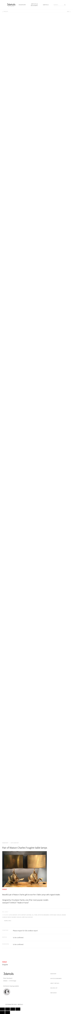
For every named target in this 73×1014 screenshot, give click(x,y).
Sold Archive (29, 917)
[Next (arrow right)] (7, 1012)
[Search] (64, 4)
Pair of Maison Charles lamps (16, 917)
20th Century (15, 843)
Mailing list (53, 988)
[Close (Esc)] (17, 1009)
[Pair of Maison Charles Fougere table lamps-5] (36, 567)
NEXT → (69, 11)
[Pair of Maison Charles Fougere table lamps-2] (36, 238)
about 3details (54, 983)
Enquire (5, 964)
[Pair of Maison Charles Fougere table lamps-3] (36, 348)
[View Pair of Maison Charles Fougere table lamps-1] (33, 44)
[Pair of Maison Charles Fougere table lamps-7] (36, 786)
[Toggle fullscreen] (7, 1009)
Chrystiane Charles (55, 915)
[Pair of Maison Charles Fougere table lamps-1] (36, 128)
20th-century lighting (24, 915)
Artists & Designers (43, 915)
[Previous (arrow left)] (2, 1012)
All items (34, 915)
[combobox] (58, 5)
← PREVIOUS (5, 11)
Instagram (53, 993)
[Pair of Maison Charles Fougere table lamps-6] (36, 677)
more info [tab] (7, 921)
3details (11, 4)
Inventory (5, 843)
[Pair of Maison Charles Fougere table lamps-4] (36, 457)
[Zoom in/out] (2, 1009)
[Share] (12, 1009)
